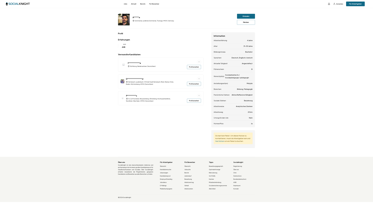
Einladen (246, 16)
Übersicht (163, 166)
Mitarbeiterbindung (215, 182)
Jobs (125, 4)
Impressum (237, 185)
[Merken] (199, 62)
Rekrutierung (213, 173)
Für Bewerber (154, 4)
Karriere (211, 179)
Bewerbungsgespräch (216, 166)
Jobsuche (187, 169)
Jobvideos (163, 182)
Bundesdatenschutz (239, 179)
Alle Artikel (212, 189)
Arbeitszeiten (188, 189)
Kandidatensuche (165, 169)
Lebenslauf (187, 176)
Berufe (142, 4)
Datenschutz (237, 176)
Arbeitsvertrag (189, 182)
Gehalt (186, 185)
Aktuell (133, 4)
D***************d (134, 79)
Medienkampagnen (166, 189)
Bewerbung (188, 179)
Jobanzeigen (164, 173)
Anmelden (339, 4)
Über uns (236, 169)
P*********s (131, 95)
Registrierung (237, 166)
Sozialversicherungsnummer (218, 185)
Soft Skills (212, 176)
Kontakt (236, 189)
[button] (329, 4)
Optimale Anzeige (214, 169)
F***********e (134, 63)
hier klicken (219, 141)
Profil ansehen (194, 67)
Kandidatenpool (165, 176)
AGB (234, 182)
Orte (234, 173)
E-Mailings (163, 185)
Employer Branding (166, 179)
